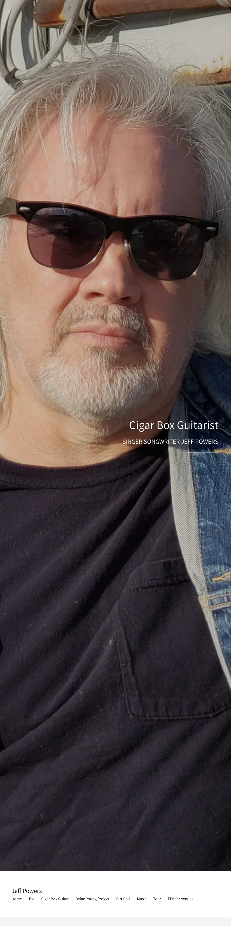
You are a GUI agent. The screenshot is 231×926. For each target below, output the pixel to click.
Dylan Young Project (92, 898)
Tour (157, 898)
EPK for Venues (180, 898)
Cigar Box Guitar (55, 898)
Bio (32, 898)
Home (17, 898)
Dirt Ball (123, 898)
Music (141, 898)
